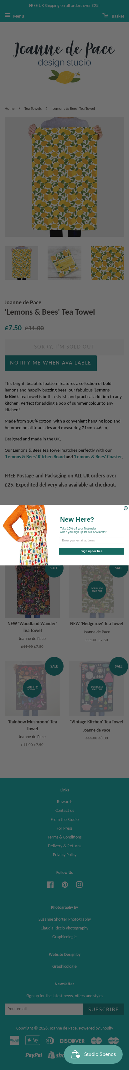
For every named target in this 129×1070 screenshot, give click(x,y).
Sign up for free (91, 550)
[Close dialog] (126, 508)
